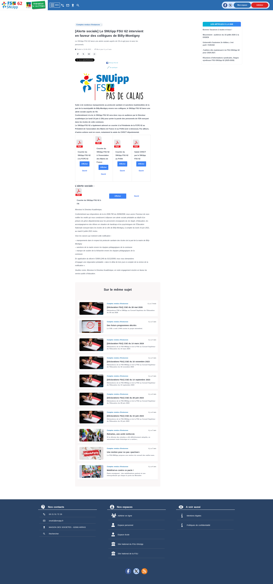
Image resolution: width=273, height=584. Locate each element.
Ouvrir (84, 171)
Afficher (84, 164)
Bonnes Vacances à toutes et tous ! (217, 30)
